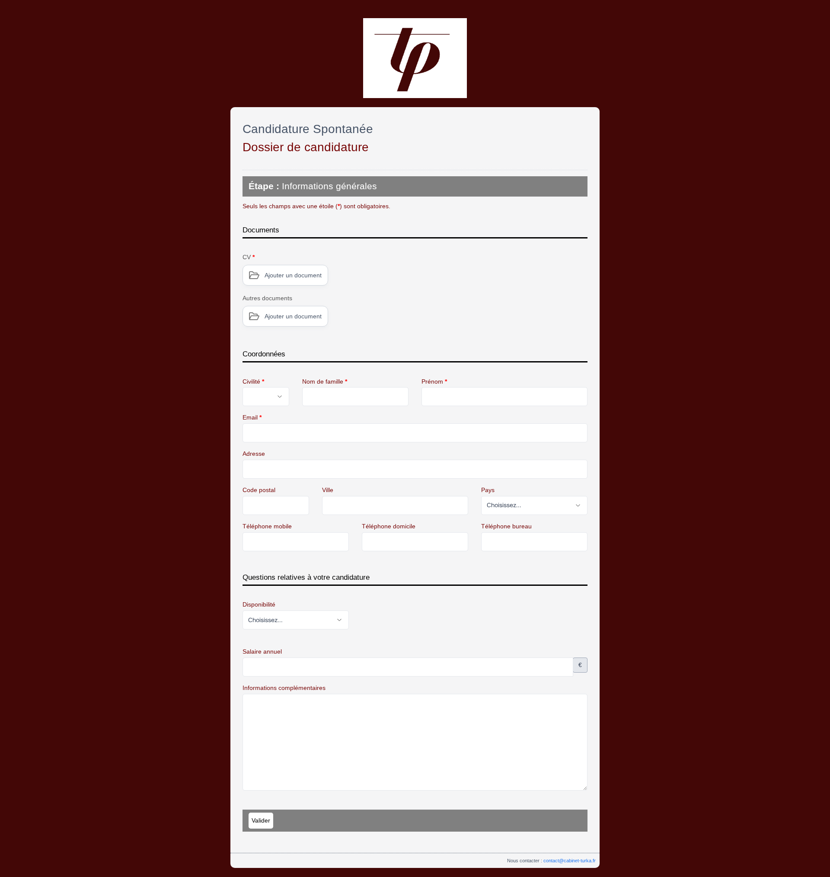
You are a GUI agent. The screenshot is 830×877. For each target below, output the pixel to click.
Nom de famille (324, 381)
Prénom (434, 381)
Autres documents (267, 298)
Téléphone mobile (267, 526)
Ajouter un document (293, 275)
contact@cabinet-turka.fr (569, 860)
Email (252, 417)
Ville (327, 489)
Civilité (253, 381)
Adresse (254, 453)
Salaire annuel (262, 651)
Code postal (259, 489)
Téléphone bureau (506, 526)
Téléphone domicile (388, 526)
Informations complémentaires (284, 687)
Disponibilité (259, 604)
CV (249, 257)
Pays (488, 489)
